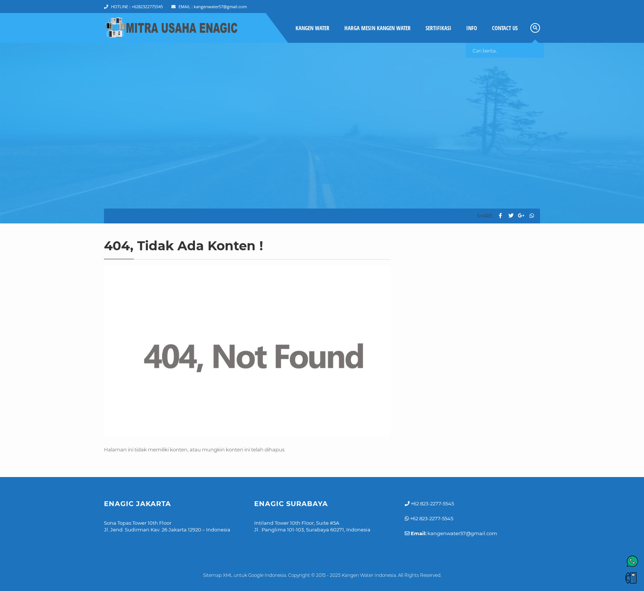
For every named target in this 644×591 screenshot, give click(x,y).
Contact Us (505, 28)
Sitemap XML (218, 575)
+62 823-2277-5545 (432, 503)
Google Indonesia (267, 575)
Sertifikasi (438, 28)
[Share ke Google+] (521, 216)
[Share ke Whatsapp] (531, 216)
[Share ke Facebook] (500, 216)
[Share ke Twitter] (510, 216)
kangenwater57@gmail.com (213, 6)
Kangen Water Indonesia (369, 575)
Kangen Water (312, 28)
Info (471, 28)
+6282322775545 (137, 6)
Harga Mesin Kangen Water (377, 28)
